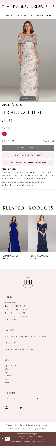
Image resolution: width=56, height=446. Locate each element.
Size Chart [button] (48, 141)
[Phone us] (8, 6)
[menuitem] (3, 6)
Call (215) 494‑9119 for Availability (28, 162)
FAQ (7, 382)
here (28, 444)
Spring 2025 (44, 15)
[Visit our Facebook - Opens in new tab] (14, 407)
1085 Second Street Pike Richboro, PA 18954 (25, 336)
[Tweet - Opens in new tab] (13, 104)
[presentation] (14, 233)
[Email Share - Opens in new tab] (21, 105)
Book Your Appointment (28, 155)
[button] (3, 6)
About (8, 372)
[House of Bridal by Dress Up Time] (28, 6)
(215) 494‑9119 (12, 343)
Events (8, 376)
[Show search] (53, 6)
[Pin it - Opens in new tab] (17, 104)
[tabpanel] (28, 60)
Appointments (11, 365)
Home (6, 15)
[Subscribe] (37, 398)
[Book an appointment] (48, 6)
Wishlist (8, 369)
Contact (8, 379)
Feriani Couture (23, 15)
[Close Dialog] (2, 438)
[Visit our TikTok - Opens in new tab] (21, 407)
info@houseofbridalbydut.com (19, 349)
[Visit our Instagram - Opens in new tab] (6, 407)
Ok (7, 439)
